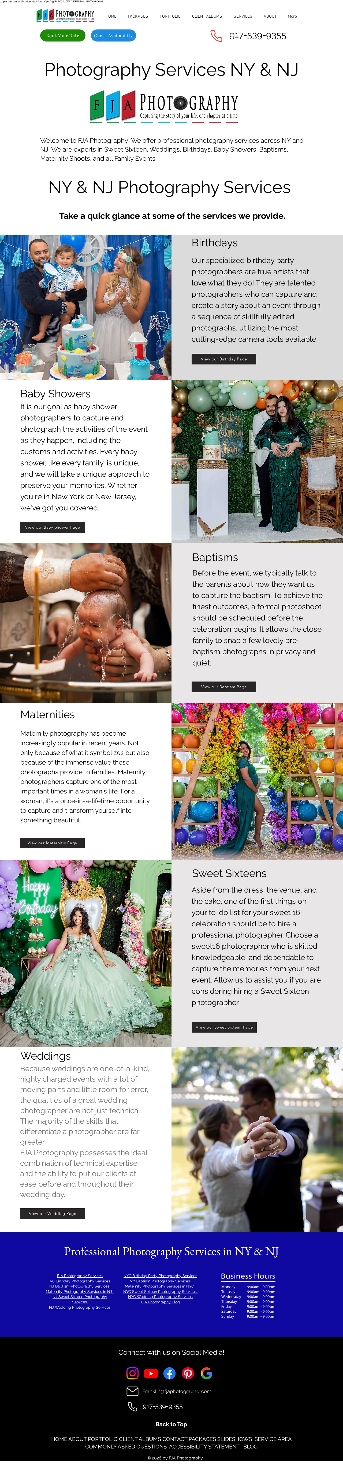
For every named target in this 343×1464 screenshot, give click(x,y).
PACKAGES (202, 1439)
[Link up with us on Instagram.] (132, 1373)
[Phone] (216, 36)
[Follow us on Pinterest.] (188, 1373)
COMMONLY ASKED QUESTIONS (126, 1446)
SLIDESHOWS (234, 1439)
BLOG (250, 1446)
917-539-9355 (257, 34)
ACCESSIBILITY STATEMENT (205, 1446)
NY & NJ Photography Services (171, 187)
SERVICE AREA (273, 1439)
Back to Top (171, 1424)
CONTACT (174, 1439)
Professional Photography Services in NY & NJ (171, 1251)
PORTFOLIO (103, 1439)
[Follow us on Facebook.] (169, 1373)
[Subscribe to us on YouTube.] (151, 1373)
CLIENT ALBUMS (140, 1439)
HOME (59, 1439)
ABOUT (77, 1439)
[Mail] (132, 1391)
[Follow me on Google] (206, 1373)
